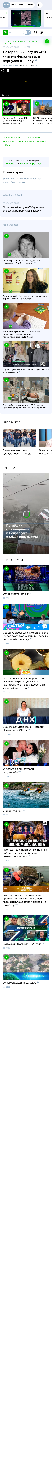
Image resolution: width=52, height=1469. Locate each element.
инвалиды (8, 142)
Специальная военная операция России (20, 42)
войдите (9, 163)
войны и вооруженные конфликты (21, 138)
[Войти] (41, 32)
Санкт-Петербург (25, 142)
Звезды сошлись (28, 65)
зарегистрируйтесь (30, 163)
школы (6, 145)
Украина (41, 142)
